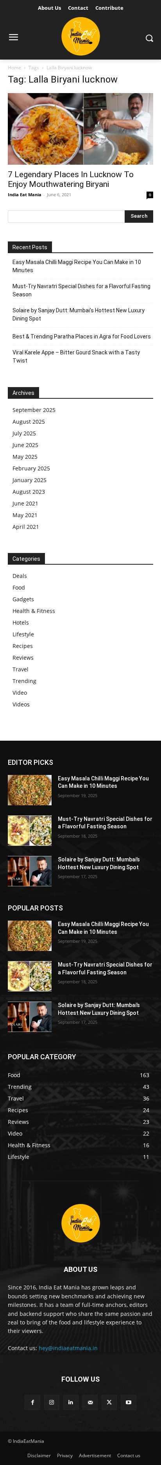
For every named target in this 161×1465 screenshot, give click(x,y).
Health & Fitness (34, 611)
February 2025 (31, 468)
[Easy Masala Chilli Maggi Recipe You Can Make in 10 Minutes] (30, 790)
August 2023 (29, 491)
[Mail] (90, 1402)
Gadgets (23, 599)
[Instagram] (51, 1402)
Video (20, 692)
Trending (24, 681)
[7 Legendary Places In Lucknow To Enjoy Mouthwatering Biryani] (80, 129)
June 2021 (25, 503)
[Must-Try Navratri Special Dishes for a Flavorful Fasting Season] (30, 830)
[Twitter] (109, 1402)
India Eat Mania (24, 194)
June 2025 (25, 445)
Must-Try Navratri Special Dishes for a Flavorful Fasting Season (81, 290)
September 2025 (34, 410)
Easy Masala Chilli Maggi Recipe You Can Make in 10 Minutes (77, 266)
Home (14, 67)
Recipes (23, 646)
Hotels (21, 622)
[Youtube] (128, 1402)
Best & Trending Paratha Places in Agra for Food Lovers (82, 336)
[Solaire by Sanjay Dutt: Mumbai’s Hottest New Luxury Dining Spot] (30, 871)
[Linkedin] (71, 1402)
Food (19, 587)
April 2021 (26, 526)
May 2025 (25, 456)
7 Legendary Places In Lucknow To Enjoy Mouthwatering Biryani (71, 179)
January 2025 (30, 480)
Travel (21, 669)
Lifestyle (23, 634)
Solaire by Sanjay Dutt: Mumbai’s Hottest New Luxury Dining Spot (79, 314)
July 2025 (24, 433)
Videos (21, 704)
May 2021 (25, 515)
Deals (20, 575)
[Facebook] (32, 1402)
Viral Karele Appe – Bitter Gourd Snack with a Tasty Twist (76, 356)
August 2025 (29, 421)
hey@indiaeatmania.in (68, 1348)
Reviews (23, 657)
